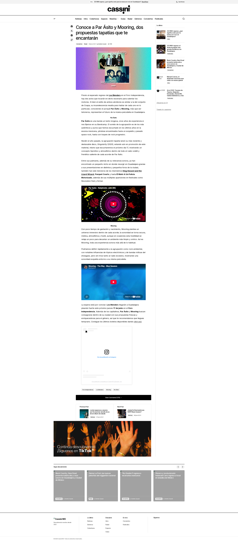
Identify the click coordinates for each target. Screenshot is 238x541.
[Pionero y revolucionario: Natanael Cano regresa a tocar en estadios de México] (169, 485)
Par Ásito (116, 389)
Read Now (145, 2)
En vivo (125, 518)
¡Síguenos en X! (162, 103)
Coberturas (91, 528)
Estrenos (90, 525)
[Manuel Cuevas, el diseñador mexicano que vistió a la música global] (161, 80)
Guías (107, 532)
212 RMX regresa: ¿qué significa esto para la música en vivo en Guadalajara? (117, 2)
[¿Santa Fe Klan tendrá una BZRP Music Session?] (132, 412)
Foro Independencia (87, 389)
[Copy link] (71, 40)
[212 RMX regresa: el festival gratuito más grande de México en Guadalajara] (161, 49)
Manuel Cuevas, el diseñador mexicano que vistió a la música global (175, 78)
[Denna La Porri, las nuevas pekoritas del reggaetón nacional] (102, 485)
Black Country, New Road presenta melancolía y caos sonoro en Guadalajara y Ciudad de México (175, 63)
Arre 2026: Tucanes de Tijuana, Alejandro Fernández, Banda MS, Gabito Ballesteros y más (175, 93)
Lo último (90, 518)
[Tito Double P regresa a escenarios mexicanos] (135, 485)
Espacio (108, 528)
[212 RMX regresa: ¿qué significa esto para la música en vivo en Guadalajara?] (161, 34)
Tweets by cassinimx (164, 109)
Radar (85, 44)
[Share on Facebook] (71, 26)
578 (111, 44)
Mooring (108, 389)
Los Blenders (115, 95)
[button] (180, 2)
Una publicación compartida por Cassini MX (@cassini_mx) (107, 381)
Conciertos (79, 44)
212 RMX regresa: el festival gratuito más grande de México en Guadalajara (174, 48)
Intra (91, 2)
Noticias (93, 417)
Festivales (170, 53)
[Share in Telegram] (71, 35)
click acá (137, 322)
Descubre (108, 518)
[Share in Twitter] (71, 31)
